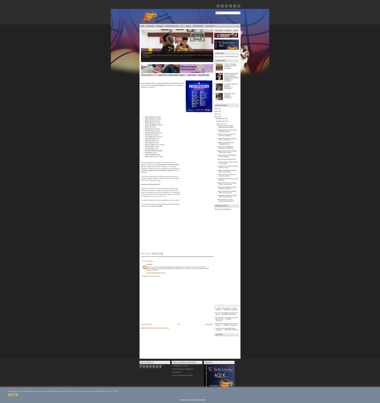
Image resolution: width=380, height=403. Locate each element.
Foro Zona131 (177, 372)
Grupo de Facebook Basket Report (183, 375)
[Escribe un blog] (157, 254)
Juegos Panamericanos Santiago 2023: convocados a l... (226, 139)
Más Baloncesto (210, 26)
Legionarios (160, 26)
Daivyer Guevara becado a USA (226, 159)
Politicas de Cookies (185, 400)
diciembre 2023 (220, 118)
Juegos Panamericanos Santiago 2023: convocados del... (226, 192)
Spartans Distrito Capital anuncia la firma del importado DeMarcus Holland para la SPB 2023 (231, 76)
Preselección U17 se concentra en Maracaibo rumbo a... (227, 130)
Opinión (188, 26)
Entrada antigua (209, 324)
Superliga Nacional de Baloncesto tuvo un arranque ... (227, 155)
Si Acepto (13, 395)
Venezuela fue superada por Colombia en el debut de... (225, 147)
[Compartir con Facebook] (162, 254)
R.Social (228, 30)
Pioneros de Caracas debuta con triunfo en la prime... (226, 175)
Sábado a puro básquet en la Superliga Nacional (225, 143)
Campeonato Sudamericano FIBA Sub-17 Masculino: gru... (227, 196)
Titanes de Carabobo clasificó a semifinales (230, 64)
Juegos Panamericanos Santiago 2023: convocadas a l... (226, 171)
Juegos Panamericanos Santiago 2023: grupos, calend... (226, 151)
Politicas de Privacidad (199, 400)
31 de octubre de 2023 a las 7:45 (156, 272)
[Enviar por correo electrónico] (155, 254)
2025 (215, 111)
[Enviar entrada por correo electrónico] (152, 253)
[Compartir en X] (160, 254)
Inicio (142, 26)
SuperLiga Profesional (172, 26)
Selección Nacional (198, 26)
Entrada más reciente (147, 324)
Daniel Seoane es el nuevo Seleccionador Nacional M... (226, 200)
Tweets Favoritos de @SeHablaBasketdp (226, 56)
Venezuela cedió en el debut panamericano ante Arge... (225, 126)
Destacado (219, 30)
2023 (215, 117)
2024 (215, 114)
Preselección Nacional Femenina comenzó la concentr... (226, 187)
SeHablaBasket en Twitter (180, 366)
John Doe (149, 264)
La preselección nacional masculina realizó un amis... (227, 166)
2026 (215, 108)
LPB (182, 26)
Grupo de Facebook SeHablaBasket (183, 369)
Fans (235, 30)
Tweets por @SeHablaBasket (222, 209)
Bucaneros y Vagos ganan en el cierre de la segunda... (226, 134)
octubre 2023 (220, 124)
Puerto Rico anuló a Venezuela (229, 94)
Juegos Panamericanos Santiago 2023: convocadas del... (226, 183)
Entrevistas (150, 26)
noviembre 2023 (220, 121)
